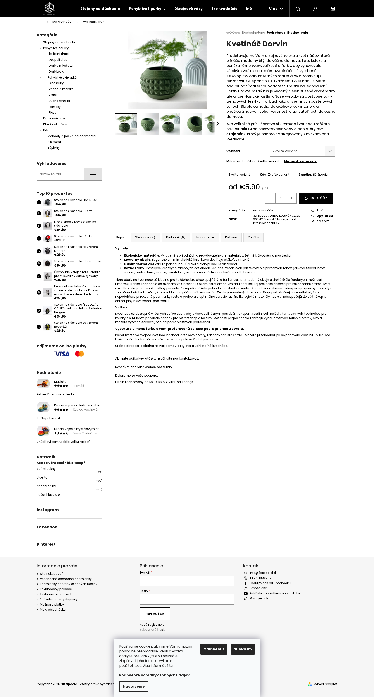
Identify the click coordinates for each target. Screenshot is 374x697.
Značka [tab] (253, 237)
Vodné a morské (61, 89)
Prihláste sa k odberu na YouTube (275, 593)
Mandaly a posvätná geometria (72, 136)
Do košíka (319, 198)
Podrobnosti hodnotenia (287, 33)
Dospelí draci (58, 60)
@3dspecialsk (260, 598)
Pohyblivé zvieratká (62, 77)
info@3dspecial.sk (263, 573)
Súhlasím (243, 649)
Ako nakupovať (51, 573)
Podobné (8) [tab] (176, 237)
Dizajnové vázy (54, 118)
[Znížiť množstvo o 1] (270, 198)
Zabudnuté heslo (152, 630)
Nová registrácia (152, 625)
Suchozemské (59, 101)
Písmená (54, 142)
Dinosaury (56, 83)
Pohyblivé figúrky (56, 48)
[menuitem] (100, 8)
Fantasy (55, 107)
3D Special (320, 174)
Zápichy (54, 147)
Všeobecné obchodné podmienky (66, 579)
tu (171, 665)
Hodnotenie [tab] (205, 237)
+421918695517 (260, 578)
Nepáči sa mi (46, 486)
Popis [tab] (120, 237)
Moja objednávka (53, 609)
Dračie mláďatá (61, 65)
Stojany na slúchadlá (59, 42)
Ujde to (42, 477)
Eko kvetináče (55, 124)
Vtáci (53, 95)
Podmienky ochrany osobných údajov (68, 584)
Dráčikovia (56, 71)
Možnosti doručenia (300, 161)
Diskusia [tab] (231, 237)
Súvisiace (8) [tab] (145, 237)
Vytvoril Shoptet (325, 684)
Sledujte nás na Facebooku (270, 583)
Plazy (52, 112)
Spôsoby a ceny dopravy (59, 599)
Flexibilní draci (58, 54)
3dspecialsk (258, 588)
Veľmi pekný (46, 468)
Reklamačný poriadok (56, 589)
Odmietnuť (213, 649)
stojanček (236, 133)
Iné (45, 130)
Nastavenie (134, 686)
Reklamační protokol (55, 594)
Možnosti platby (52, 604)
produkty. (165, 367)
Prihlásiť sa (155, 613)
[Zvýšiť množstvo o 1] (291, 198)
